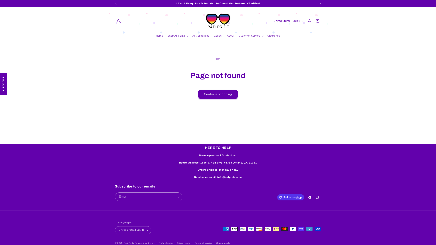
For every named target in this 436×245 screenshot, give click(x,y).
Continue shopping (218, 94)
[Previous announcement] (116, 3)
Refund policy (166, 243)
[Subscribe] (178, 196)
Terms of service (203, 243)
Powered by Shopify (145, 243)
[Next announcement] (320, 3)
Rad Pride (129, 243)
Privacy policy (184, 243)
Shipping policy (224, 243)
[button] (119, 21)
